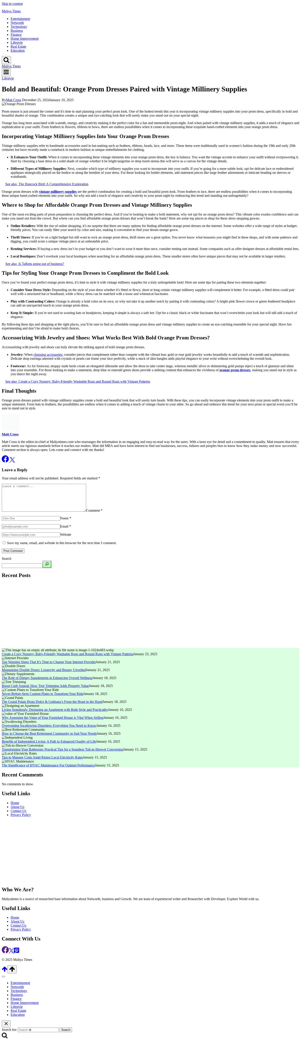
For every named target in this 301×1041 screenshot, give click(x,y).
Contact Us (18, 811)
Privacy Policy (21, 815)
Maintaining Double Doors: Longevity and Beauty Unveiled (44, 670)
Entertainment (20, 19)
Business (17, 30)
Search (6, 558)
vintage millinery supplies (58, 191)
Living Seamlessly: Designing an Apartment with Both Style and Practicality (55, 710)
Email (65, 526)
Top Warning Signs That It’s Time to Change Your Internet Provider (49, 662)
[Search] (47, 564)
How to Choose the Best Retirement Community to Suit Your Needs (49, 733)
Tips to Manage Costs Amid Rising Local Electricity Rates (42, 757)
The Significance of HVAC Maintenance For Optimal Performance (48, 765)
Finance (16, 34)
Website (65, 534)
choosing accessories (47, 354)
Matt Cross (13, 100)
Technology (19, 26)
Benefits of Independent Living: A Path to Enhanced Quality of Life (49, 741)
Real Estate (18, 46)
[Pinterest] (16, 952)
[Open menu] (6, 72)
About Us (17, 807)
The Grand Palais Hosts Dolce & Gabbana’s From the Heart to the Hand (52, 702)
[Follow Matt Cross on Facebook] (6, 461)
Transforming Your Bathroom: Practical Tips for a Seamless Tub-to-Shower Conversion (62, 749)
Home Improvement (25, 38)
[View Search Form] (6, 60)
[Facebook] (5, 952)
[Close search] (6, 1024)
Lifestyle (17, 42)
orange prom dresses (234, 370)
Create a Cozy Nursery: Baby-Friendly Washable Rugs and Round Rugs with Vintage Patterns (67, 654)
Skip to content (12, 4)
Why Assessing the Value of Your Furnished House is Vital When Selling (52, 717)
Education (18, 50)
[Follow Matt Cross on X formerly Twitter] (12, 461)
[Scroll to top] (4, 971)
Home (15, 803)
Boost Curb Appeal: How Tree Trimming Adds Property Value (45, 686)
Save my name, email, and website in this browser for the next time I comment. (62, 543)
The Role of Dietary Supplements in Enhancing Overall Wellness (47, 678)
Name (65, 518)
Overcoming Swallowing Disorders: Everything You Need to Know (49, 725)
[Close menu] (3, 976)
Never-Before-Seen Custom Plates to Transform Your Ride (42, 694)
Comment (94, 510)
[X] (11, 952)
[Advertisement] (134, 614)
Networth (17, 23)
